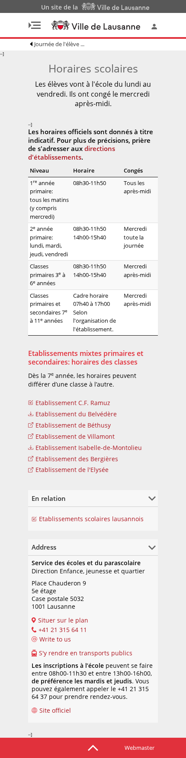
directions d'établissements (71, 152)
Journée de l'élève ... (59, 44)
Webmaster (139, 748)
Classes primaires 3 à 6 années (47, 274)
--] (76, 393)
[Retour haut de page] (93, 747)
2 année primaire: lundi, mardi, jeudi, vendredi (49, 241)
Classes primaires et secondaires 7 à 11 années (48, 308)
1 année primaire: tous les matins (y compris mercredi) (49, 199)
